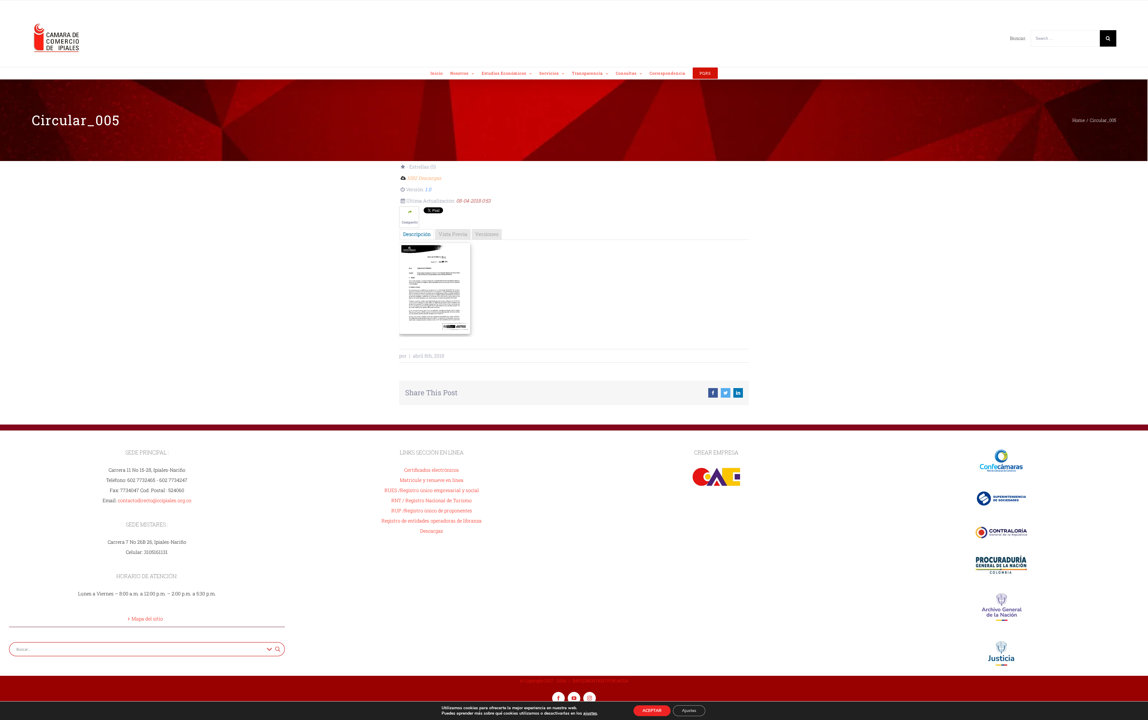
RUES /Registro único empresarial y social (431, 490)
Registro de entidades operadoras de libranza (431, 520)
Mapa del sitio (147, 618)
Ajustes (689, 710)
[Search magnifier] (278, 649)
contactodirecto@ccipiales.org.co (154, 500)
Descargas (431, 531)
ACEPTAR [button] (652, 710)
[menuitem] (440, 73)
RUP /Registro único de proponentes (431, 510)
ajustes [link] (590, 713)
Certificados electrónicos (431, 470)
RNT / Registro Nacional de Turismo (431, 500)
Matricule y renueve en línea (431, 480)
